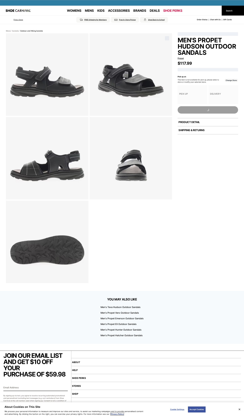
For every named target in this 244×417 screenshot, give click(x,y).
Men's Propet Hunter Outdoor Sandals (121, 329)
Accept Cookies (196, 409)
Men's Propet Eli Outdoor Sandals (119, 324)
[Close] (239, 409)
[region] (122, 409)
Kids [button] (100, 10)
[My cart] (217, 10)
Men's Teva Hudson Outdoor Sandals (120, 307)
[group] (192, 94)
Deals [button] (155, 10)
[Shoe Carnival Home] (18, 10)
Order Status (202, 20)
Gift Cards (227, 20)
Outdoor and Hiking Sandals (31, 31)
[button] (14, 19)
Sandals (15, 31)
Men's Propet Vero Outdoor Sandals (120, 312)
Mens (8, 31)
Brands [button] (139, 10)
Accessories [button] (119, 10)
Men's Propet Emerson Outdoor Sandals (122, 318)
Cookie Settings (177, 409)
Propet (181, 58)
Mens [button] (89, 10)
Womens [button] (74, 10)
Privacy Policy (117, 414)
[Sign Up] (64, 387)
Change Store (231, 80)
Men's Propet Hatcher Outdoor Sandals (122, 335)
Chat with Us (215, 20)
